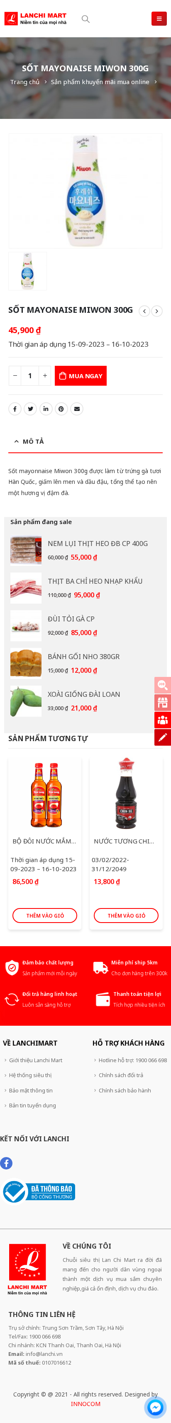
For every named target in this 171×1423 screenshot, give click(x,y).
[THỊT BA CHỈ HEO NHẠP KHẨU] (26, 588)
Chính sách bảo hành (125, 1090)
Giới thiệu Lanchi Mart (35, 1060)
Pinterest (61, 409)
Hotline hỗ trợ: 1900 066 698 (133, 1060)
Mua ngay (85, 376)
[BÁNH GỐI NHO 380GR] (26, 663)
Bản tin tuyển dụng (32, 1105)
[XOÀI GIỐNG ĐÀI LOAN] (26, 701)
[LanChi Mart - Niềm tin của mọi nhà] (35, 19)
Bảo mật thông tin (31, 1090)
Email (76, 409)
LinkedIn (46, 409)
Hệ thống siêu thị (30, 1075)
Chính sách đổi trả (121, 1075)
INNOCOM (85, 1404)
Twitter (30, 409)
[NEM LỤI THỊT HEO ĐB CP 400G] (26, 550)
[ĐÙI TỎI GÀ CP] (26, 625)
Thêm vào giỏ (45, 915)
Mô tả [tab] (33, 441)
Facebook (15, 409)
